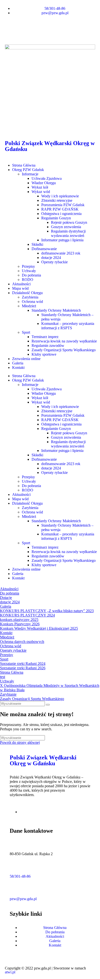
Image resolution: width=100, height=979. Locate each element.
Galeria (17, 363)
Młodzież (29, 306)
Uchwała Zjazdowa (47, 178)
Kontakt (18, 367)
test (2, 677)
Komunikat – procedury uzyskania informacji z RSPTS (67, 325)
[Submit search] (48, 704)
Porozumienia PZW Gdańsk (62, 205)
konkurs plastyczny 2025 (19, 619)
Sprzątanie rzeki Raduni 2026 (22, 668)
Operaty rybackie (54, 262)
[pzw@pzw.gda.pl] (16, 889)
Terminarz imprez (45, 337)
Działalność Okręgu (27, 293)
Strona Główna (23, 165)
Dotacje (6, 598)
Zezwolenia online (26, 359)
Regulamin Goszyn (56, 218)
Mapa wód (20, 288)
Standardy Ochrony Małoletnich (56, 310)
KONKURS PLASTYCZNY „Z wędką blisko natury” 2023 (47, 611)
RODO (27, 279)
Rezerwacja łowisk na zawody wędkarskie (64, 341)
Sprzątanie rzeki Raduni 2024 (22, 663)
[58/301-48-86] (16, 867)
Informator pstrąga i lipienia (62, 240)
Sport (26, 332)
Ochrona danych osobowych (22, 641)
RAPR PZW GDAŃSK (60, 209)
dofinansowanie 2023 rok (60, 253)
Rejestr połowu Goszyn (69, 222)
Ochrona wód (32, 301)
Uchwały (29, 271)
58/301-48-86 (20, 876)
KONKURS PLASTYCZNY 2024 (27, 615)
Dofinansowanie (44, 249)
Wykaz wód (41, 192)
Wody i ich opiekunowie (60, 196)
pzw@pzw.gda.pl (23, 899)
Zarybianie (8, 694)
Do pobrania (31, 275)
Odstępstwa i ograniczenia (61, 214)
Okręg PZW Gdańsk (28, 170)
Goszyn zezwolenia (66, 227)
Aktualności (21, 284)
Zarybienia (30, 297)
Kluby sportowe (44, 354)
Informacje (30, 174)
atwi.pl (10, 972)
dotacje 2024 (51, 257)
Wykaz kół (40, 187)
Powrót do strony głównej (20, 742)
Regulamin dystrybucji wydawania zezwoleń (68, 233)
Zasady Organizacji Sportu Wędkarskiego (64, 350)
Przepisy (28, 266)
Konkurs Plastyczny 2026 (20, 624)
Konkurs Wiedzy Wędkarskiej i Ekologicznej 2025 (39, 628)
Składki (37, 244)
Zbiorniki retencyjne (56, 200)
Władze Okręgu (44, 183)
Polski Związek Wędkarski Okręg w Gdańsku (50, 146)
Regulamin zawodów (48, 345)
